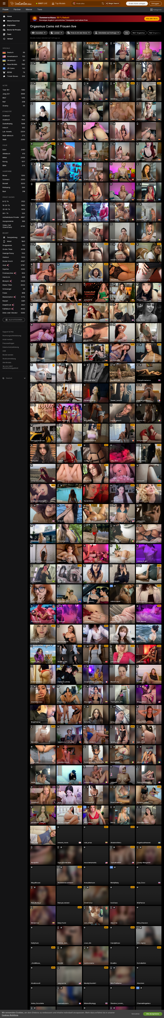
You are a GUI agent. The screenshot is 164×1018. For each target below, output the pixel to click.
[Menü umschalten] (4, 3)
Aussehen (39, 33)
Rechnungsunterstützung (12, 336)
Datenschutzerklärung (11, 347)
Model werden (8, 355)
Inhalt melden (7, 339)
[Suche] (103, 3)
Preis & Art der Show (79, 33)
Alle (126, 33)
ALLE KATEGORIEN (15, 320)
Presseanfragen (8, 343)
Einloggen (155, 3)
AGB (4, 351)
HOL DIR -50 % (152, 19)
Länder (57, 33)
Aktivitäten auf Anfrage (107, 33)
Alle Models (7, 362)
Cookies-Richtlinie (10, 1015)
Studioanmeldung (9, 359)
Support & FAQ (8, 332)
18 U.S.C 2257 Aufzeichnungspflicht (10, 367)
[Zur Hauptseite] (21, 3)
